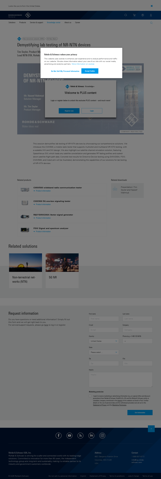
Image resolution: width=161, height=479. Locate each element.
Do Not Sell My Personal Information (65, 71)
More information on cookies (83, 64)
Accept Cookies (90, 71)
